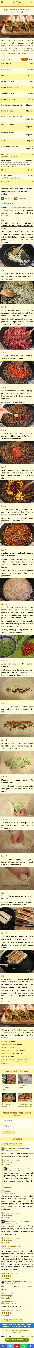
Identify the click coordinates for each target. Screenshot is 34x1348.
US (30, 59)
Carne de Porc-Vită (15, 1059)
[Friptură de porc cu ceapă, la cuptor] (9, 1079)
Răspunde (5, 1165)
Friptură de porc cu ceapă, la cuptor (8, 1088)
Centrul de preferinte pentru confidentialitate (17, 1332)
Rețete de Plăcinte (8, 1061)
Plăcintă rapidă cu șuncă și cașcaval (25, 1105)
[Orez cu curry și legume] (9, 1097)
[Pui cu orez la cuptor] (25, 1079)
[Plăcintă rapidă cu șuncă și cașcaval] (25, 1097)
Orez (26, 1059)
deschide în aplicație (15, 1340)
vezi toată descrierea (17, 53)
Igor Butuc (30, 1336)
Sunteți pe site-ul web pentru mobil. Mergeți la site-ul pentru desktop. (17, 1325)
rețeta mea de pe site (18, 610)
